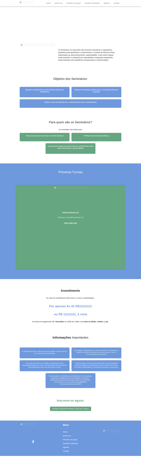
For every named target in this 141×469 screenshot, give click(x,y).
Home (48, 3)
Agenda (107, 3)
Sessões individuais (92, 3)
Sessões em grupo (73, 3)
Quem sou (59, 3)
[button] (70, 409)
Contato (116, 3)
